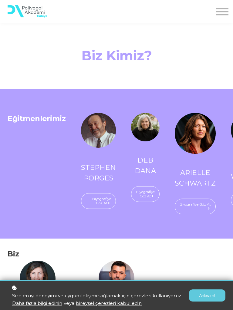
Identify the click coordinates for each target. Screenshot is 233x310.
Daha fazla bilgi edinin (37, 303)
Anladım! (207, 295)
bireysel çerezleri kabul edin (109, 303)
